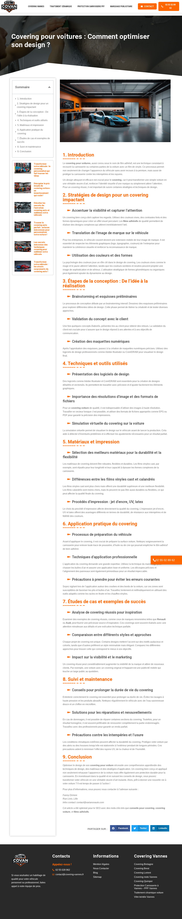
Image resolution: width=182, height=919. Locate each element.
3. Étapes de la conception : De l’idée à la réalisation (32, 114)
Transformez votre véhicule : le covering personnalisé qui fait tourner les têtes (42, 170)
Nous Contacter (101, 868)
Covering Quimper (143, 881)
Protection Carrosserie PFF (91, 6)
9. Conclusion (24, 151)
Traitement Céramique (61, 6)
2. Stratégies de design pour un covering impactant (32, 105)
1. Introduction (24, 98)
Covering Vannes (36, 6)
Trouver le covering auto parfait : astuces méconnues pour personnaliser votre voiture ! (42, 228)
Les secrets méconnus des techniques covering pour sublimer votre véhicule (41, 248)
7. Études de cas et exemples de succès (33, 140)
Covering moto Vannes (145, 877)
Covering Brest (141, 868)
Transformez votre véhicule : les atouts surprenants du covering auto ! (41, 267)
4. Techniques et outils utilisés (32, 120)
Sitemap (97, 877)
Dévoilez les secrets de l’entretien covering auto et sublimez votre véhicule (41, 209)
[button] (49, 87)
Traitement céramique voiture (148, 892)
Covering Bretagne (143, 864)
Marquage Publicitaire (121, 6)
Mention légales (101, 864)
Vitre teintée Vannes (144, 897)
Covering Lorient (142, 872)
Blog (95, 872)
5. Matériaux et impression (30, 125)
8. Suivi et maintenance (29, 147)
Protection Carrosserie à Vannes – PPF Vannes (146, 887)
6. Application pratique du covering (30, 132)
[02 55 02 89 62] (154, 560)
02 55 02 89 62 (165, 560)
